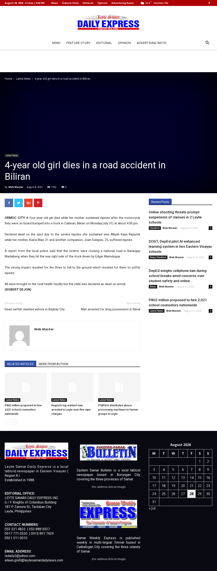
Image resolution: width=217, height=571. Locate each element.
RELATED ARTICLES (20, 364)
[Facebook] (209, 3)
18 (164, 485)
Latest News (23, 78)
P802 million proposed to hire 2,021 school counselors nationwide (23, 409)
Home (8, 78)
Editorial (88, 2)
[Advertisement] (108, 60)
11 (164, 477)
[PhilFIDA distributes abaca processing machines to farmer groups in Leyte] (119, 387)
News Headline (158, 257)
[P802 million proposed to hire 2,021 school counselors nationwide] (26, 387)
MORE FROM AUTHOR (53, 364)
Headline (155, 227)
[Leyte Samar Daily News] (108, 22)
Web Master (15, 186)
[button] (207, 43)
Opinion (102, 2)
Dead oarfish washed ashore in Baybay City (35, 309)
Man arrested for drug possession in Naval (110, 309)
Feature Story (70, 2)
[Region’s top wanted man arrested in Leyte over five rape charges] (72, 387)
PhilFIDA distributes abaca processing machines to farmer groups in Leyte (118, 409)
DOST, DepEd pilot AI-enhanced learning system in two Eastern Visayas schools (180, 246)
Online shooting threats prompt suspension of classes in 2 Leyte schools (175, 217)
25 (164, 493)
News (54, 2)
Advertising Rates (122, 2)
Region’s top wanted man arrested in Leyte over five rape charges (71, 409)
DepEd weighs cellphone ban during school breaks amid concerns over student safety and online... (178, 276)
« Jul (152, 508)
